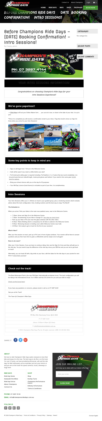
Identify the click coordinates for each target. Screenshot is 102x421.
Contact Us (65, 2)
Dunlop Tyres (32, 379)
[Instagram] (18, 408)
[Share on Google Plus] (25, 340)
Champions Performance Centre (36, 382)
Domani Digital (93, 416)
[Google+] (14, 408)
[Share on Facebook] (16, 340)
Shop (69, 7)
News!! (55, 415)
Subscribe (65, 383)
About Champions (77, 2)
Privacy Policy (41, 415)
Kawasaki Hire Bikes (11, 379)
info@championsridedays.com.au (44, 326)
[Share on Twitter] (21, 340)
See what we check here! (51, 217)
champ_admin (11, 46)
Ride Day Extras (9, 381)
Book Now (90, 8)
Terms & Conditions (34, 388)
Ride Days (53, 7)
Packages (78, 7)
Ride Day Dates (9, 376)
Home (43, 7)
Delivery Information (35, 386)
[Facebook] (5, 408)
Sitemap (49, 415)
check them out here (19, 255)
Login (88, 2)
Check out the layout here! (16, 281)
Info (62, 7)
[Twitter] (9, 408)
